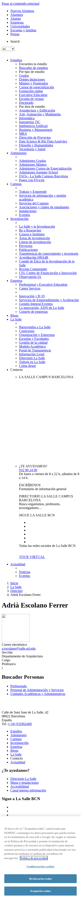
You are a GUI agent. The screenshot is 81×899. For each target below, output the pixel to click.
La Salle (16, 319)
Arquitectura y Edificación (37, 110)
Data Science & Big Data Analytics (43, 141)
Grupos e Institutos (32, 234)
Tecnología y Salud (32, 149)
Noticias (24, 572)
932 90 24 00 (28, 470)
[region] (40, 857)
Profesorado (18, 686)
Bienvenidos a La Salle (35, 327)
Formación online (31, 91)
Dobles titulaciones (32, 79)
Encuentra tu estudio (33, 64)
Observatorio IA (30, 277)
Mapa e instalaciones (24, 782)
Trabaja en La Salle (32, 362)
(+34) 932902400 (20, 724)
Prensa (14, 34)
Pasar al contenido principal (20, 3)
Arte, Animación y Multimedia (40, 114)
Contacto (16, 369)
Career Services (29, 288)
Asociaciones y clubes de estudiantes (44, 207)
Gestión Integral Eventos (36, 304)
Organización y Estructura (37, 335)
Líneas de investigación (35, 242)
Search (15, 41)
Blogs (14, 315)
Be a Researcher (30, 230)
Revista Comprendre (33, 269)
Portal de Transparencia (35, 350)
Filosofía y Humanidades (36, 145)
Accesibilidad (19, 786)
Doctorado (26, 102)
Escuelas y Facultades (34, 339)
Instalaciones (28, 211)
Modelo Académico (32, 346)
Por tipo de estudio (31, 72)
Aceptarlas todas (40, 891)
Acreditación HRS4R (33, 257)
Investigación (19, 219)
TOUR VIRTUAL (32, 557)
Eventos (24, 215)
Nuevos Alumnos (22, 11)
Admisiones (18, 153)
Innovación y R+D (32, 296)
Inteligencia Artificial (33, 126)
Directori (16, 591)
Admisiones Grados (32, 161)
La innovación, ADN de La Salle (41, 308)
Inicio (14, 583)
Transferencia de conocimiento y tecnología (48, 253)
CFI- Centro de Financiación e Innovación (48, 273)
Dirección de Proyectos (35, 137)
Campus (16, 184)
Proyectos (25, 246)
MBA (23, 133)
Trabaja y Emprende (33, 191)
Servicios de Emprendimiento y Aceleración (49, 300)
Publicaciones (28, 250)
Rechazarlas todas (40, 878)
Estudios (16, 60)
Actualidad (17, 564)
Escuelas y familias (23, 30)
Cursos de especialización (36, 87)
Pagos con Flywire (31, 180)
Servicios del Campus (34, 203)
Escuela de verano (31, 99)
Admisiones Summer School (38, 172)
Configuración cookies (41, 866)
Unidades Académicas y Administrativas (37, 694)
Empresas (17, 22)
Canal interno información (28, 790)
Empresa (16, 280)
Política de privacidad (33, 858)
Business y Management (35, 130)
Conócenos (26, 331)
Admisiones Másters (33, 164)
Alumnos (16, 15)
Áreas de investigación (34, 238)
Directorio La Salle (32, 358)
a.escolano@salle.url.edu (19, 648)
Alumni (15, 18)
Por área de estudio (32, 106)
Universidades (20, 26)
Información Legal (31, 354)
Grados (24, 75)
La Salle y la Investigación (37, 226)
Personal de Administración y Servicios (37, 690)
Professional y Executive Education (43, 284)
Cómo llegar (27, 366)
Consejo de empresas (33, 311)
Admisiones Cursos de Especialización (45, 168)
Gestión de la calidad (33, 342)
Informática (27, 118)
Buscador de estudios (33, 68)
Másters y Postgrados (33, 83)
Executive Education (33, 95)
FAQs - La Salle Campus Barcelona (43, 176)
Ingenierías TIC (29, 122)
